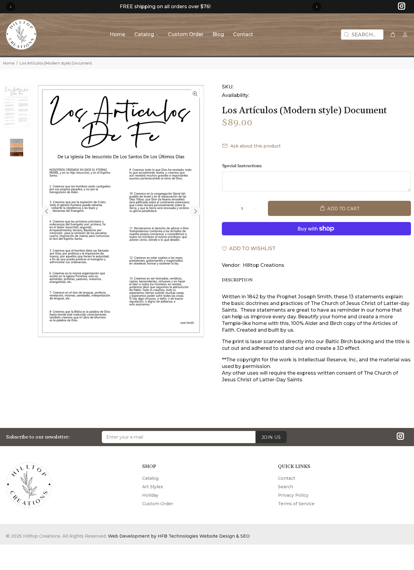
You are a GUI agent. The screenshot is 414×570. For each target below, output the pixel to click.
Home (9, 63)
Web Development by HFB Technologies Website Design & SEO (179, 536)
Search (285, 486)
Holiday (150, 495)
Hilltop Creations (263, 265)
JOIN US (271, 437)
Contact (286, 478)
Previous (46, 211)
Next (195, 211)
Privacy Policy (293, 495)
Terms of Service (296, 503)
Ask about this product (255, 146)
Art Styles (152, 486)
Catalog (150, 478)
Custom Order (157, 503)
